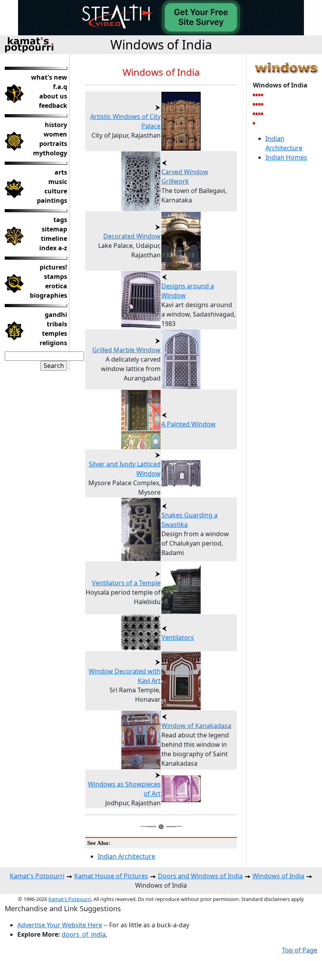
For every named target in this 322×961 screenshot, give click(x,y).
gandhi (56, 314)
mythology (50, 153)
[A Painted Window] (262, 104)
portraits (53, 143)
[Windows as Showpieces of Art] (259, 113)
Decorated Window (132, 236)
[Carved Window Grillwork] (259, 94)
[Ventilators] (254, 94)
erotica (56, 286)
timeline (54, 238)
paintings (52, 200)
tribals (57, 324)
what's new (49, 77)
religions (53, 343)
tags (60, 219)
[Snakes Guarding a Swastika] (262, 94)
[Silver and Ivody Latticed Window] (254, 104)
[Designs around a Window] (259, 104)
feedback (53, 105)
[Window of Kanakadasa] (257, 94)
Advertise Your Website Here (59, 925)
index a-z (53, 248)
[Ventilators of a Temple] (257, 104)
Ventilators (177, 637)
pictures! (53, 267)
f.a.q (60, 86)
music (57, 181)
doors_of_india (84, 934)
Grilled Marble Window (126, 350)
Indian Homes (286, 157)
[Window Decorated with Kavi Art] (254, 122)
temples (54, 333)
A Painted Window (188, 424)
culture (55, 191)
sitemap (54, 229)
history (56, 124)
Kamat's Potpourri (37, 876)
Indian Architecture (126, 856)
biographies (48, 295)
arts (61, 172)
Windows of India (161, 44)
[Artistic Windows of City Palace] (262, 113)
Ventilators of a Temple (126, 583)
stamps (55, 276)
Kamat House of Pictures (111, 876)
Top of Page (299, 950)
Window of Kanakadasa (196, 725)
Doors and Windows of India (200, 876)
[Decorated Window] (254, 113)
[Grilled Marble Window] (257, 113)
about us (53, 96)
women (55, 134)
